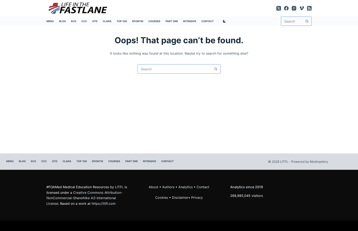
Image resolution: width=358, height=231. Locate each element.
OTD (95, 21)
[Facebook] (286, 8)
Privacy (197, 197)
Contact (207, 21)
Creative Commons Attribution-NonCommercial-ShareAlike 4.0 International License (84, 198)
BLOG (62, 21)
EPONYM (137, 21)
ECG (73, 21)
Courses (154, 21)
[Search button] (306, 21)
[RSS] (309, 8)
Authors (168, 187)
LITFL (119, 187)
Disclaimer (180, 197)
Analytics (185, 187)
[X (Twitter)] (278, 8)
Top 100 (122, 21)
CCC (84, 21)
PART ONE (172, 21)
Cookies (162, 197)
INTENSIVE (189, 21)
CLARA (107, 21)
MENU (50, 21)
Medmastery (319, 162)
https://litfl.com (104, 203)
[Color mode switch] (223, 21)
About (153, 187)
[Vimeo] (301, 8)
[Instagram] (294, 8)
